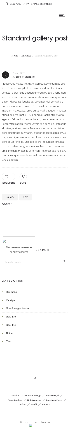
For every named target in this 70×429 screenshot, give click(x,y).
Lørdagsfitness (54, 400)
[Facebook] (35, 378)
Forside (15, 395)
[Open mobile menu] (62, 15)
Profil (34, 404)
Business (26, 55)
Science (10, 333)
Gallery (10, 197)
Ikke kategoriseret (17, 308)
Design (10, 300)
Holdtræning (34, 400)
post (25, 197)
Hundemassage (32, 395)
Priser (22, 404)
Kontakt (46, 404)
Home (15, 55)
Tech (9, 341)
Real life (11, 316)
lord (18, 76)
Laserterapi (52, 395)
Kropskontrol (15, 400)
